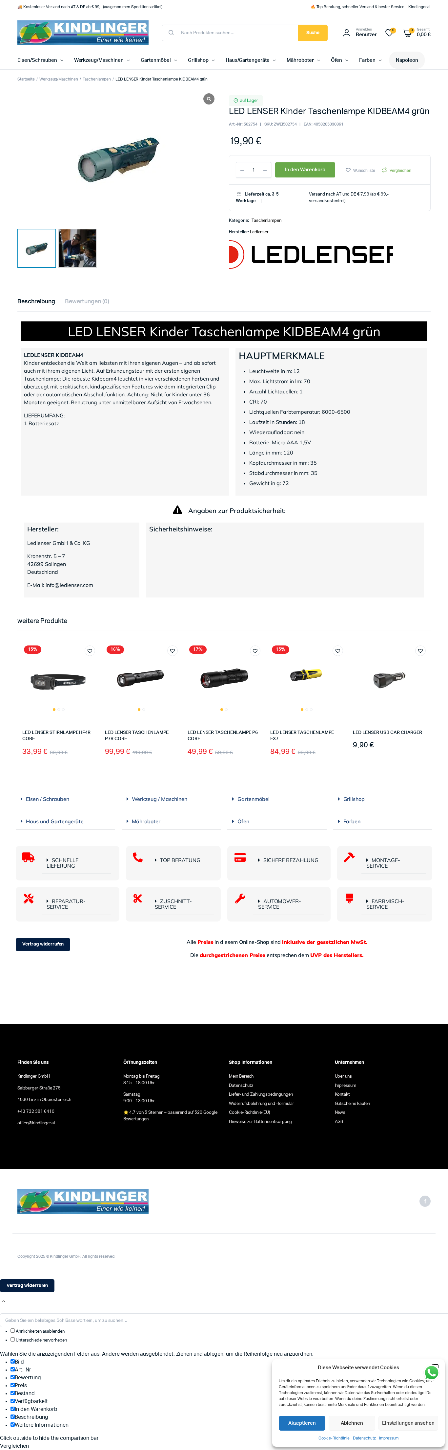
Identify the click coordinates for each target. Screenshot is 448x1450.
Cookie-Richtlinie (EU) (249, 1113)
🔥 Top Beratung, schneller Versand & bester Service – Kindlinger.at (371, 7)
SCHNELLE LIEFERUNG (62, 863)
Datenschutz (364, 1438)
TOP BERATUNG (180, 860)
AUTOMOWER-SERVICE (279, 904)
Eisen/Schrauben (37, 60)
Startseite (26, 79)
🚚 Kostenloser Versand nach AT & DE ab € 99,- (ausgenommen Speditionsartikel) (89, 7)
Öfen (336, 60)
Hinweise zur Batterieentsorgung (260, 1122)
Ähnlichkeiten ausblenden (40, 1331)
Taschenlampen (97, 79)
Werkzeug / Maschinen (159, 799)
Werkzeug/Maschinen (99, 60)
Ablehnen (352, 1423)
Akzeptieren (302, 1423)
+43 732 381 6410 (35, 1112)
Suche (313, 33)
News (340, 1113)
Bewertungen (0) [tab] (87, 302)
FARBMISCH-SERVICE (385, 904)
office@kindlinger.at (36, 1123)
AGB (339, 1122)
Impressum (389, 1438)
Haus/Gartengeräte (248, 60)
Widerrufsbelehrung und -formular (261, 1104)
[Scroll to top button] (3, 1301)
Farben (367, 60)
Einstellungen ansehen (408, 1423)
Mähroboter (300, 60)
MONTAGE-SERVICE (383, 863)
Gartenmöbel (156, 60)
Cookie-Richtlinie (334, 1438)
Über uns (343, 1076)
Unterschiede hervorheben (41, 1340)
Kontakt (342, 1094)
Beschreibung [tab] (36, 302)
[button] (360, 170)
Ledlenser (259, 232)
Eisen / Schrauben (47, 799)
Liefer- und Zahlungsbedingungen (261, 1094)
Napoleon (407, 60)
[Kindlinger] (83, 32)
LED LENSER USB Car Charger (387, 732)
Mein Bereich (241, 1076)
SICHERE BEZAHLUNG (291, 860)
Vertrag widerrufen (43, 944)
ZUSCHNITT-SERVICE (173, 904)
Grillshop (198, 60)
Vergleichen (400, 171)
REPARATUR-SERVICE (66, 904)
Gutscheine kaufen (352, 1104)
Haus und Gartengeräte (55, 821)
